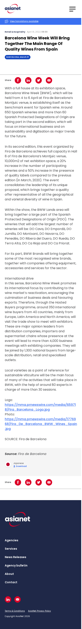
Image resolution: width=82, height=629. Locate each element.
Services (11, 549)
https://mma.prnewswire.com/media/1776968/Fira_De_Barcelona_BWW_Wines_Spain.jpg (41, 424)
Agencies (11, 540)
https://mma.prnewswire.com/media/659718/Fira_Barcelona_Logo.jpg (40, 407)
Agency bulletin (16, 565)
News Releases (15, 557)
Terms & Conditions (15, 610)
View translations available (24, 21)
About (9, 574)
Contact (11, 582)
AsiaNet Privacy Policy (39, 610)
